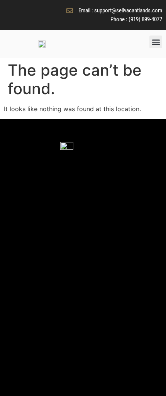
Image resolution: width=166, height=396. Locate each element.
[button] (155, 42)
